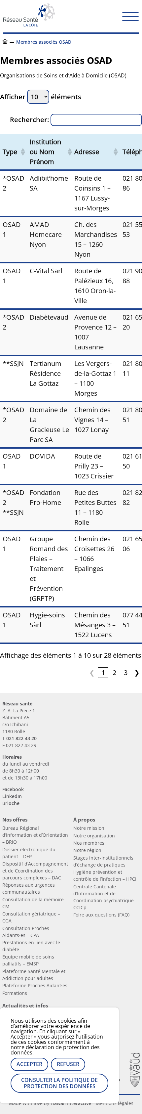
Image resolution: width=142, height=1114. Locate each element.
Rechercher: (29, 119)
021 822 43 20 (21, 738)
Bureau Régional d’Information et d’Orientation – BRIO (35, 835)
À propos (84, 819)
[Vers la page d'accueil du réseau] (5, 41)
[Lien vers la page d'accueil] (29, 24)
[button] (130, 16)
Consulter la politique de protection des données (59, 1083)
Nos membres (88, 843)
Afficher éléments (40, 96)
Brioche (10, 803)
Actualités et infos (25, 1005)
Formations (14, 993)
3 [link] (125, 672)
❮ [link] (92, 672)
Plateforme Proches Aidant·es (34, 985)
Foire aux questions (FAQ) (101, 915)
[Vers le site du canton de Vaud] (134, 1071)
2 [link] (114, 672)
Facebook (13, 789)
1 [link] (103, 672)
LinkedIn (12, 796)
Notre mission (88, 828)
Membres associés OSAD (43, 42)
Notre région (87, 850)
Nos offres (14, 819)
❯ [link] (137, 672)
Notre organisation (94, 835)
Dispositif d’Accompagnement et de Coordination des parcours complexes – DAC (35, 871)
